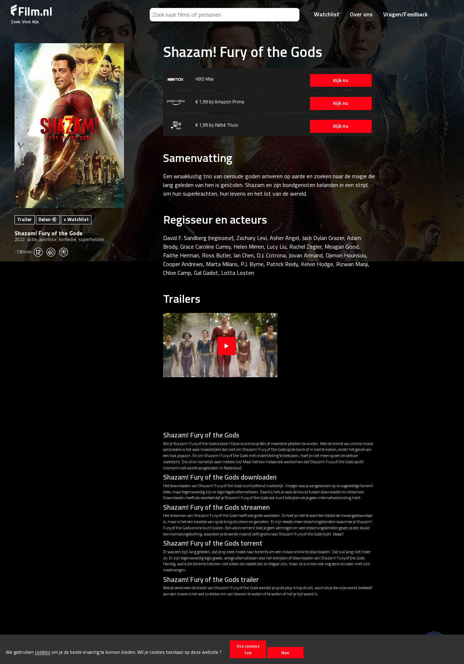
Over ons (361, 14)
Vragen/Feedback (405, 14)
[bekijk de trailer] (226, 345)
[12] (40, 251)
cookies (42, 652)
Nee (285, 652)
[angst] (65, 251)
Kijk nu (340, 80)
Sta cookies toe (248, 649)
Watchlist (326, 14)
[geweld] (52, 251)
